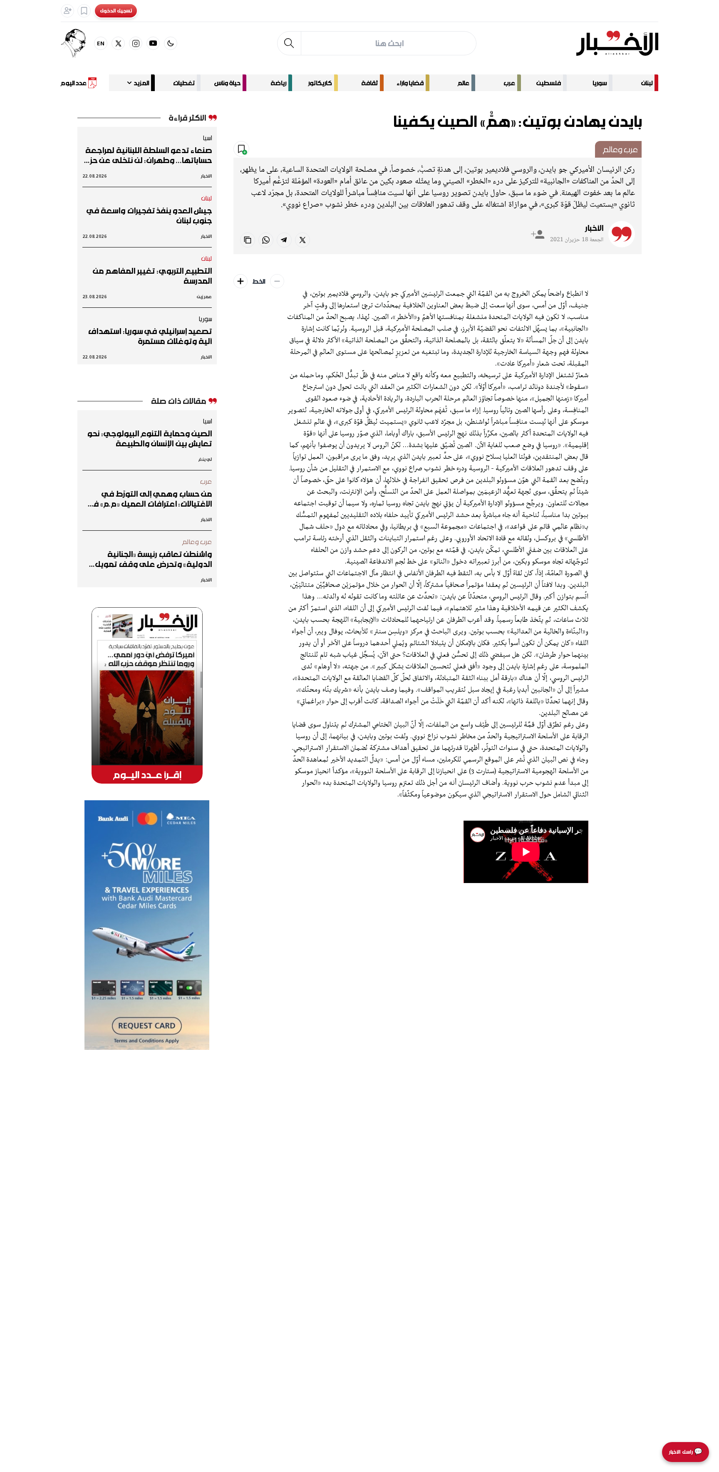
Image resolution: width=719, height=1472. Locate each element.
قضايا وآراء (410, 82)
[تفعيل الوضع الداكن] (170, 43)
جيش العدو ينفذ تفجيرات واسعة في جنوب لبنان (149, 215)
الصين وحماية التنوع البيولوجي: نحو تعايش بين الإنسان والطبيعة (149, 438)
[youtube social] (153, 43)
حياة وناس (227, 82)
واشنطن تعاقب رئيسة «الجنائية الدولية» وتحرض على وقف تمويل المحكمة (153, 559)
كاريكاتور (320, 82)
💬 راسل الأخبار (685, 1451)
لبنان (646, 82)
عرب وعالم (619, 149)
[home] (617, 43)
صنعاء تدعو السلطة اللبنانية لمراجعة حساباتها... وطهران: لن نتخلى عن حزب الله (148, 155)
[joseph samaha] (77, 43)
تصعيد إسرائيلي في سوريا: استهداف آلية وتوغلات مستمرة (150, 336)
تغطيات (184, 82)
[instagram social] (135, 43)
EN (101, 43)
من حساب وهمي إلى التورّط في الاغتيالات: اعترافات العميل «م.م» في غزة (149, 499)
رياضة (278, 82)
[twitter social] (118, 43)
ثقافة (369, 82)
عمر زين (204, 296)
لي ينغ (205, 459)
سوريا (600, 82)
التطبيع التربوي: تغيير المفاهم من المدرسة (152, 276)
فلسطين (548, 82)
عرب (509, 82)
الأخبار (594, 228)
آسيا (207, 138)
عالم (463, 82)
